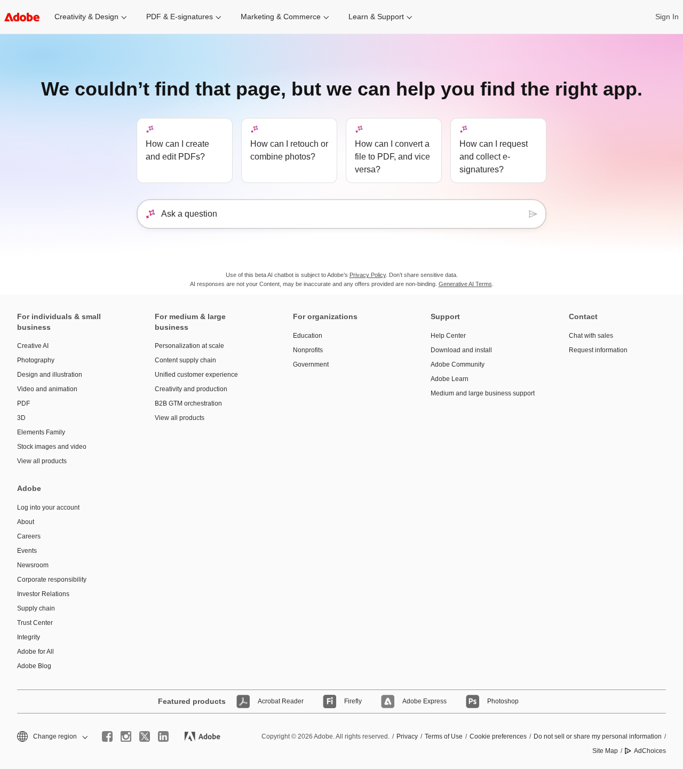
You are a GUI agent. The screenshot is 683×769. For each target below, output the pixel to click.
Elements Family (41, 432)
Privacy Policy (368, 275)
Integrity (28, 637)
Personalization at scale (189, 346)
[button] (51, 737)
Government (311, 364)
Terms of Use (444, 736)
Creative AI (33, 346)
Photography (35, 360)
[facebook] (107, 736)
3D (21, 418)
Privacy (407, 736)
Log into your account (48, 507)
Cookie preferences (498, 736)
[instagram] (126, 736)
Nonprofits (308, 350)
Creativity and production (191, 389)
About (25, 522)
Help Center (448, 335)
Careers (29, 536)
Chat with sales (591, 335)
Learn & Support (376, 16)
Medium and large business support (483, 393)
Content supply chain (185, 360)
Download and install (461, 350)
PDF (23, 403)
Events (27, 550)
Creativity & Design (86, 16)
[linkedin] (163, 736)
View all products (42, 461)
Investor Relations (43, 594)
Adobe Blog (34, 666)
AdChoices (650, 751)
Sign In (667, 16)
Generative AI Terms (465, 284)
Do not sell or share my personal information (598, 736)
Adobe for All (35, 651)
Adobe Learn (449, 379)
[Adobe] (22, 17)
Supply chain (36, 608)
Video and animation (47, 389)
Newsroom (33, 565)
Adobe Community (458, 364)
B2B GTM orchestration (188, 403)
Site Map (605, 751)
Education (307, 335)
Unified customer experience (196, 374)
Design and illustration (49, 374)
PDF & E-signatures (179, 16)
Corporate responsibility (51, 579)
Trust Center (35, 623)
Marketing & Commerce (281, 16)
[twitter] (144, 736)
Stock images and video (51, 446)
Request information (598, 350)
